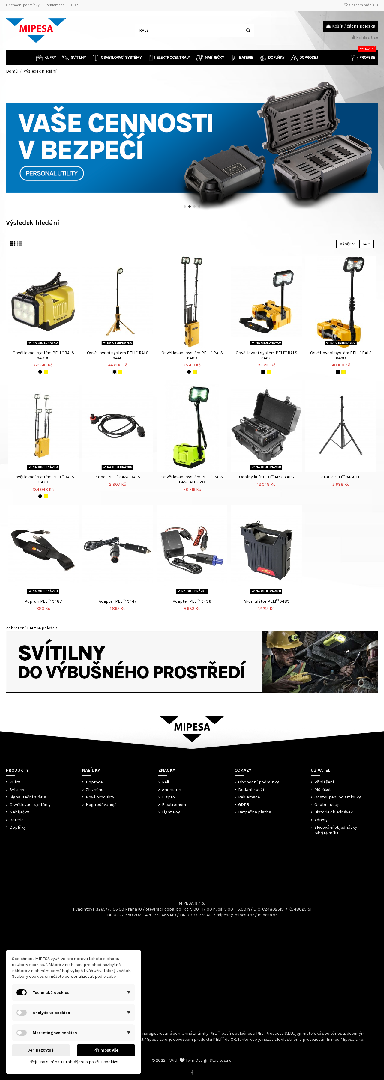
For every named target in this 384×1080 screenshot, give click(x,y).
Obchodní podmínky (23, 5)
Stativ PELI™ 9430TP (341, 476)
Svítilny (17, 789)
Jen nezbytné (41, 1050)
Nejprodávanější (102, 804)
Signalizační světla (28, 797)
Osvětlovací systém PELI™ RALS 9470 (43, 479)
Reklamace (56, 5)
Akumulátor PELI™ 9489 (267, 601)
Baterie (16, 819)
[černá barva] (263, 372)
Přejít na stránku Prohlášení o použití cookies (73, 1061)
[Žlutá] (46, 372)
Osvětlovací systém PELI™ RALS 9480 (266, 355)
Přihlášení (324, 782)
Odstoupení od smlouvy (337, 797)
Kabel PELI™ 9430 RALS (117, 476)
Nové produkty (100, 797)
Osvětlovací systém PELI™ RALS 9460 (192, 355)
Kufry (15, 782)
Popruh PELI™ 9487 (43, 601)
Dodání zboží (251, 789)
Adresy (321, 819)
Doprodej (95, 782)
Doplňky (18, 827)
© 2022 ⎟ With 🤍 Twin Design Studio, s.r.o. (192, 1060)
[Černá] (40, 372)
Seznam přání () (363, 5)
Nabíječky (19, 812)
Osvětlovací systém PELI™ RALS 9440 (117, 355)
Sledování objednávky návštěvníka (335, 830)
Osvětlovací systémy (30, 804)
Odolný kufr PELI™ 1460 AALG (266, 476)
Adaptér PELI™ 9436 (192, 601)
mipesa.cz (267, 914)
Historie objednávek (333, 812)
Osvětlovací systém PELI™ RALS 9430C (43, 355)
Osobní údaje (327, 804)
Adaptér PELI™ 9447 (118, 601)
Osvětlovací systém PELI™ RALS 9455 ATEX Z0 (192, 479)
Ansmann (171, 789)
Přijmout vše (106, 1050)
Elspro (168, 797)
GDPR (75, 5)
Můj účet (322, 789)
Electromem (174, 804)
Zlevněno (95, 789)
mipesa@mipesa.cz (235, 914)
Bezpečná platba (254, 812)
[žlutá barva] (269, 372)
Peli (165, 782)
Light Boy (171, 812)
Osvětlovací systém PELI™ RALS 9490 (341, 355)
